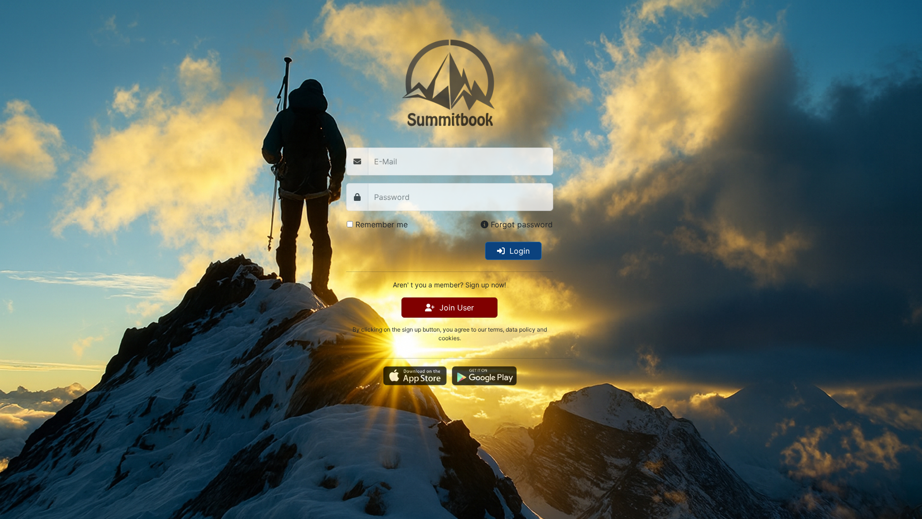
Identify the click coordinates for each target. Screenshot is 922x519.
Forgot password (520, 224)
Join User (454, 307)
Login (517, 251)
